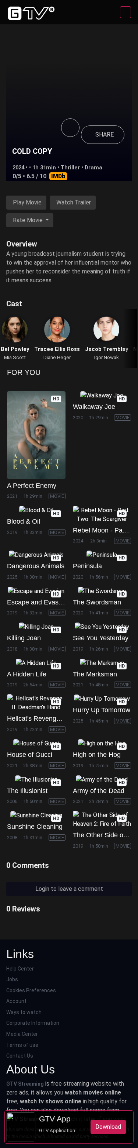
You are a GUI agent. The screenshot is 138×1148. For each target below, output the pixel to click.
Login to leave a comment (69, 888)
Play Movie (27, 202)
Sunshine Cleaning (35, 826)
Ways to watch (24, 1012)
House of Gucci (29, 754)
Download (108, 1126)
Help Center (20, 969)
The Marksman (95, 674)
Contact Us (19, 1056)
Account (16, 1001)
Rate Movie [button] (28, 220)
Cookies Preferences (31, 990)
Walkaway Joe (94, 406)
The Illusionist (27, 790)
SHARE (104, 134)
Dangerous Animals (35, 566)
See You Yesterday (100, 638)
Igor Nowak (106, 357)
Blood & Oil (23, 521)
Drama (93, 167)
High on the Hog (97, 754)
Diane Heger (57, 357)
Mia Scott (15, 357)
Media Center (22, 1034)
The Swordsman (97, 602)
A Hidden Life (26, 674)
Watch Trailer (73, 202)
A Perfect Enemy (31, 485)
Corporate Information (32, 1023)
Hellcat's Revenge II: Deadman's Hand (63, 718)
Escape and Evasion (37, 602)
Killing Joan (24, 638)
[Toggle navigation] (125, 12)
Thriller (70, 167)
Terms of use (22, 1045)
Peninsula (87, 566)
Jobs (12, 979)
